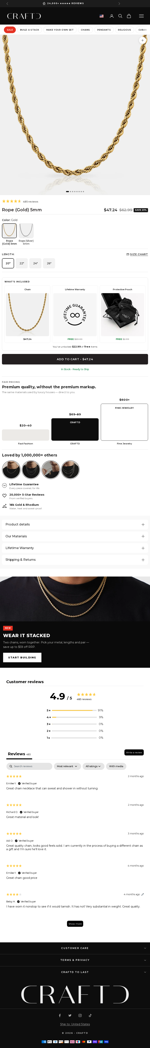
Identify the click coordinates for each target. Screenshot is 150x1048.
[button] (75, 710)
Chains (85, 29)
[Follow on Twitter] (70, 1015)
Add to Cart (75, 359)
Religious (124, 29)
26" (49, 263)
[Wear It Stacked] (75, 599)
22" (22, 263)
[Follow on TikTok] (90, 1015)
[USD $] (102, 16)
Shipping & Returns (20, 560)
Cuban (142, 29)
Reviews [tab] (19, 754)
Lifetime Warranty (19, 548)
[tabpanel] (75, 847)
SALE (10, 29)
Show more (75, 923)
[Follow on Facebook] (60, 1015)
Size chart (139, 254)
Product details (17, 524)
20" (8, 263)
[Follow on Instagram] (80, 1015)
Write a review (134, 752)
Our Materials (16, 536)
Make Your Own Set (60, 29)
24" (35, 263)
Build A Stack (29, 29)
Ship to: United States (75, 1024)
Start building (22, 657)
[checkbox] (116, 766)
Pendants (104, 29)
